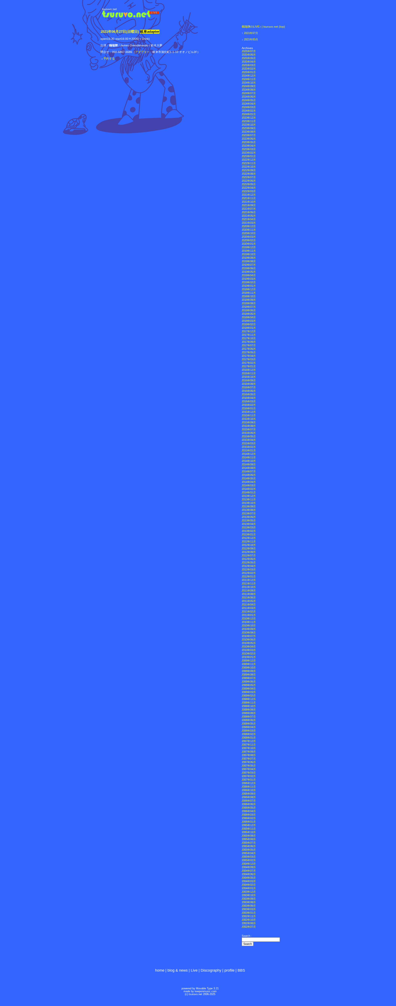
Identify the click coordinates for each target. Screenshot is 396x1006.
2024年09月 (249, 86)
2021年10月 (249, 201)
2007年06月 (249, 762)
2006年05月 (249, 807)
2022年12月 (249, 159)
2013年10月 (249, 503)
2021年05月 (251, 39)
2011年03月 (249, 608)
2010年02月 (249, 653)
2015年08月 (249, 426)
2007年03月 (249, 772)
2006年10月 (249, 790)
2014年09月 (249, 464)
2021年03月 (249, 222)
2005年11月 (249, 828)
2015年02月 (249, 447)
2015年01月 (249, 450)
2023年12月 (249, 117)
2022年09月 (249, 170)
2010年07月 (249, 636)
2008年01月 (249, 737)
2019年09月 (249, 257)
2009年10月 (249, 667)
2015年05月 (249, 436)
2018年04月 (249, 317)
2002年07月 (249, 926)
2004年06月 (249, 874)
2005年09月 (249, 835)
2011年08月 (249, 594)
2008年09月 (249, 709)
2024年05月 (249, 100)
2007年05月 (249, 765)
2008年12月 (249, 699)
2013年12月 (249, 496)
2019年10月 (249, 254)
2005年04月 (249, 853)
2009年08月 (249, 674)
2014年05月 (249, 478)
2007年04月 (249, 769)
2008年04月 (249, 727)
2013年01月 (249, 534)
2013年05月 (249, 520)
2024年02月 (249, 110)
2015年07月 (249, 429)
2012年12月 (249, 538)
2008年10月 (249, 706)
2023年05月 (249, 142)
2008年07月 (249, 716)
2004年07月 (249, 870)
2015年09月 (249, 422)
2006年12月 (249, 783)
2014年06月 (249, 475)
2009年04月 (249, 688)
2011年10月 (249, 587)
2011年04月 (249, 604)
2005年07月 (249, 842)
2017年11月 (249, 335)
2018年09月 (249, 300)
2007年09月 (249, 751)
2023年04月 (249, 145)
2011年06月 (249, 597)
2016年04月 (249, 398)
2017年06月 (249, 349)
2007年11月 (249, 744)
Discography (211, 970)
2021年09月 (249, 205)
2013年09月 (249, 506)
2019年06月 (249, 268)
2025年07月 (249, 51)
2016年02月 (249, 405)
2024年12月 (249, 75)
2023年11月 (249, 121)
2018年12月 (249, 289)
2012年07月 (249, 555)
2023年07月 (249, 135)
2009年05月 (249, 685)
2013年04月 (249, 524)
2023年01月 (249, 156)
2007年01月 (249, 779)
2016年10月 (249, 377)
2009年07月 (249, 678)
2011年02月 (249, 611)
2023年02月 (249, 152)
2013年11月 (249, 499)
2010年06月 (249, 639)
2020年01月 (249, 243)
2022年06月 (249, 180)
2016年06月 (249, 391)
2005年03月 (249, 856)
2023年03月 (249, 149)
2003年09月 (249, 898)
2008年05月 (249, 723)
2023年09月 (249, 128)
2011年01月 (249, 615)
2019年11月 (249, 250)
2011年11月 (249, 583)
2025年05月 (249, 58)
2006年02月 (249, 818)
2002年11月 (249, 916)
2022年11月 (249, 163)
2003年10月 (249, 895)
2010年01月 (249, 657)
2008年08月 (249, 713)
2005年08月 (249, 839)
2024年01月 (249, 114)
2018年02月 (249, 324)
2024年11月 (249, 79)
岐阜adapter (149, 32)
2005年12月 (249, 825)
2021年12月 (249, 194)
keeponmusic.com (206, 991)
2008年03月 (249, 730)
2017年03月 (249, 359)
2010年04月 (249, 646)
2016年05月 (249, 394)
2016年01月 (249, 408)
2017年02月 (249, 363)
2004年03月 (249, 881)
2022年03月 (249, 191)
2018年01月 (249, 328)
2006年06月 (249, 804)
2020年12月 (249, 226)
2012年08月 (249, 552)
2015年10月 (249, 419)
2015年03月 (249, 443)
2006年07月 (249, 800)
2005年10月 (249, 832)
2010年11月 (249, 622)
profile (229, 970)
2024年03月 (249, 107)
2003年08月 (249, 902)
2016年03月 (249, 401)
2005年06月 (249, 846)
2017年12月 (249, 331)
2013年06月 (249, 517)
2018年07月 (249, 307)
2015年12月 (249, 412)
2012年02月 (249, 573)
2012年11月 (249, 541)
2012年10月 (249, 545)
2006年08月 (249, 797)
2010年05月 (249, 643)
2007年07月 (249, 758)
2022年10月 (249, 166)
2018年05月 (249, 314)
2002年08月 (249, 923)
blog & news (177, 970)
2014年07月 (249, 471)
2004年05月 (249, 877)
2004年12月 (249, 863)
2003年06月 (249, 905)
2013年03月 (249, 527)
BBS (241, 970)
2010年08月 (249, 632)
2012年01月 (249, 576)
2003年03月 (249, 909)
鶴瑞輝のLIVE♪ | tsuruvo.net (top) (263, 26)
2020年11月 (249, 229)
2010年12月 (249, 618)
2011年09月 (249, 590)
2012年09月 (249, 548)
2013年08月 (249, 510)
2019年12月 (249, 247)
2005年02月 (249, 860)
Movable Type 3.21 (207, 988)
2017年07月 (249, 345)
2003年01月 (249, 912)
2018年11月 (249, 293)
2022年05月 (249, 184)
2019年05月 (249, 272)
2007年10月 (249, 748)
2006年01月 (249, 821)
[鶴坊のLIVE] (131, 16)
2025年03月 (249, 65)
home (159, 970)
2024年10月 (249, 82)
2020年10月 (249, 233)
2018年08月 (249, 303)
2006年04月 (249, 811)
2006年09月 (249, 793)
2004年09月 (249, 867)
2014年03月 (249, 485)
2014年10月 (249, 461)
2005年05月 (249, 849)
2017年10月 (249, 338)
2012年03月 (249, 569)
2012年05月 (249, 562)
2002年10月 (249, 919)
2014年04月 (249, 482)
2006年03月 (249, 814)
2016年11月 (249, 373)
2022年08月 (249, 173)
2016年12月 (249, 370)
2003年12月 (249, 891)
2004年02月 (249, 884)
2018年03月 (249, 321)
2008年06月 (249, 720)
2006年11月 (249, 786)
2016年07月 (249, 387)
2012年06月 (249, 559)
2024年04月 (249, 103)
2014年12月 (249, 454)
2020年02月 (249, 240)
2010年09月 (249, 629)
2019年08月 (249, 261)
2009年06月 (249, 681)
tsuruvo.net (109, 9)
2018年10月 (249, 296)
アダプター (142, 52)
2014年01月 (249, 492)
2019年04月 (249, 275)
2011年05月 (249, 601)
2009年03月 (249, 692)
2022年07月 (249, 177)
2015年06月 (249, 433)
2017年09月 (249, 342)
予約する (109, 58)
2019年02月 (249, 282)
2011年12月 (249, 580)
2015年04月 (249, 440)
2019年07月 (249, 265)
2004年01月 (249, 888)
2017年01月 (249, 366)
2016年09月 (249, 380)
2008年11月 (249, 702)
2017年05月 (249, 352)
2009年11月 (249, 664)
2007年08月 (249, 755)
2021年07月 (251, 33)
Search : (247, 936)
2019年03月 (249, 279)
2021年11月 (249, 198)
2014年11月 (249, 457)
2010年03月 (249, 650)
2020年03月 (249, 236)
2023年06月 (249, 138)
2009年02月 (249, 695)
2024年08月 (249, 89)
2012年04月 (249, 566)
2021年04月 (249, 219)
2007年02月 (249, 776)
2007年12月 (249, 741)
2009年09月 (249, 671)
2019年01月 (249, 286)
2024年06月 (249, 96)
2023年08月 (249, 131)
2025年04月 (249, 61)
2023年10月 (249, 124)
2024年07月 (249, 93)
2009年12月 (249, 660)
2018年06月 (249, 310)
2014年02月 (249, 489)
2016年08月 (249, 384)
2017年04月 (249, 356)
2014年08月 (249, 468)
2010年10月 (249, 625)
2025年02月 (249, 68)
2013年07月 (249, 513)
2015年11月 (249, 415)
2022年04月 (249, 187)
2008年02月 (249, 734)
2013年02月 (249, 531)
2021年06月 (249, 212)
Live (194, 970)
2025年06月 (249, 54)
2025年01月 (249, 72)
